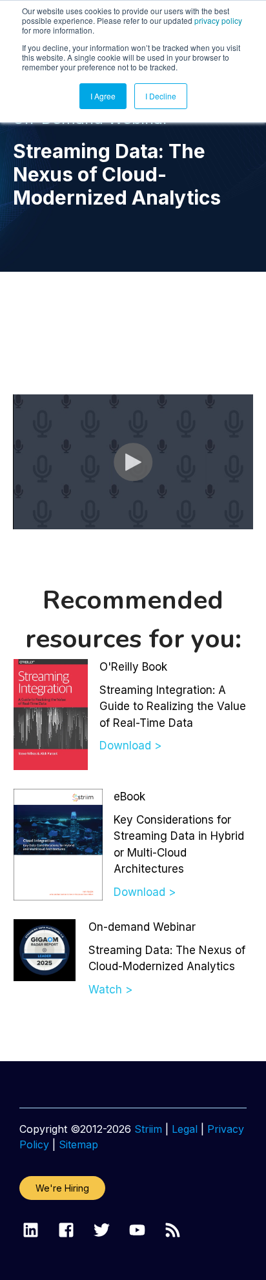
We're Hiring (62, 1188)
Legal (185, 1129)
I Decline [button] (160, 95)
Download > (130, 745)
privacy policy (218, 20)
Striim (148, 1129)
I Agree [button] (103, 95)
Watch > (110, 989)
